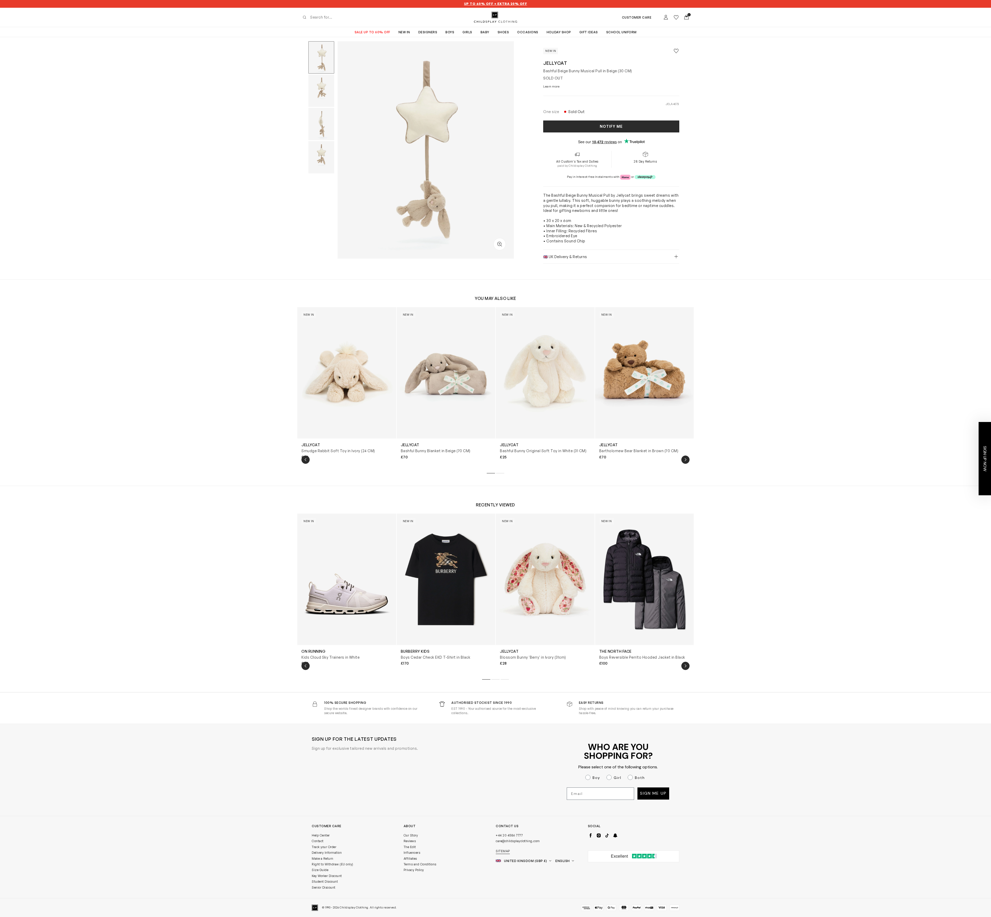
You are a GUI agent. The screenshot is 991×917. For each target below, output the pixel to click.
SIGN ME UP (445, 506)
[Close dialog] (590, 398)
